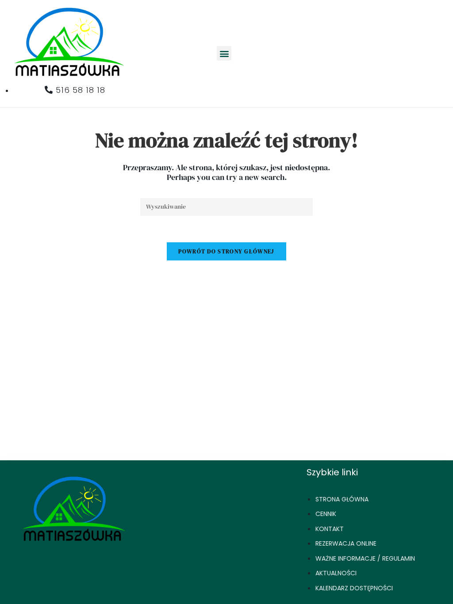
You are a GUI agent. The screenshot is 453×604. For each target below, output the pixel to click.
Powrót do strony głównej (226, 251)
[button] (224, 53)
